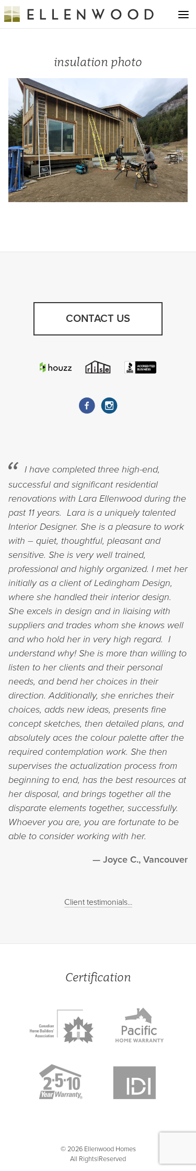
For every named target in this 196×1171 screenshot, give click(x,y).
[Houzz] (56, 367)
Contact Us (98, 319)
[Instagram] (109, 405)
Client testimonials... (98, 902)
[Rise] (98, 366)
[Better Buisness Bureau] (140, 366)
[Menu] (183, 14)
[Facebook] (86, 405)
